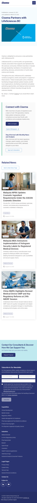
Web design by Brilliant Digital (9, 499)
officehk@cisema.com (9, 391)
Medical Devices (8, 263)
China (4, 286)
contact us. (26, 497)
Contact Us (5, 476)
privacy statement (12, 395)
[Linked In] (3, 484)
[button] (34, 2)
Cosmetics (6, 213)
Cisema (16, 94)
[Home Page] (5, 2)
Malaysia (5, 188)
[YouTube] (8, 484)
